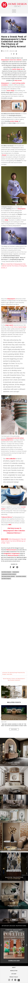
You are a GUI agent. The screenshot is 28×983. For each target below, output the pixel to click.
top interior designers (6, 578)
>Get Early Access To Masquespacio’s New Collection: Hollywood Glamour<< (14, 530)
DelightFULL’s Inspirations (12, 553)
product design (14, 121)
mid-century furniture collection (8, 576)
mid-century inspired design (18, 327)
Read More (14, 729)
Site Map (13, 973)
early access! (18, 80)
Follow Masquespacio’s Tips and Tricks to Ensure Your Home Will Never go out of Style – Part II (13, 541)
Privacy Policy (13, 977)
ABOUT (14, 967)
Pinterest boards (13, 555)
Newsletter (13, 970)
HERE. (10, 524)
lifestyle (4, 155)
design (6, 220)
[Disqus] (14, 603)
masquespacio (16, 572)
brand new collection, (16, 60)
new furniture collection (21, 576)
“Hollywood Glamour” (6, 517)
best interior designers (6, 572)
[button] (26, 717)
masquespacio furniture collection (9, 574)
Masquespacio (5, 60)
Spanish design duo (17, 69)
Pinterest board (11, 550)
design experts (9, 325)
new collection (11, 459)
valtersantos (12, 51)
